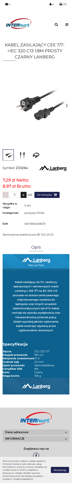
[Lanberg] (53, 167)
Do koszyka (44, 194)
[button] (63, 4)
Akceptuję (59, 470)
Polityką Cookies (11, 464)
